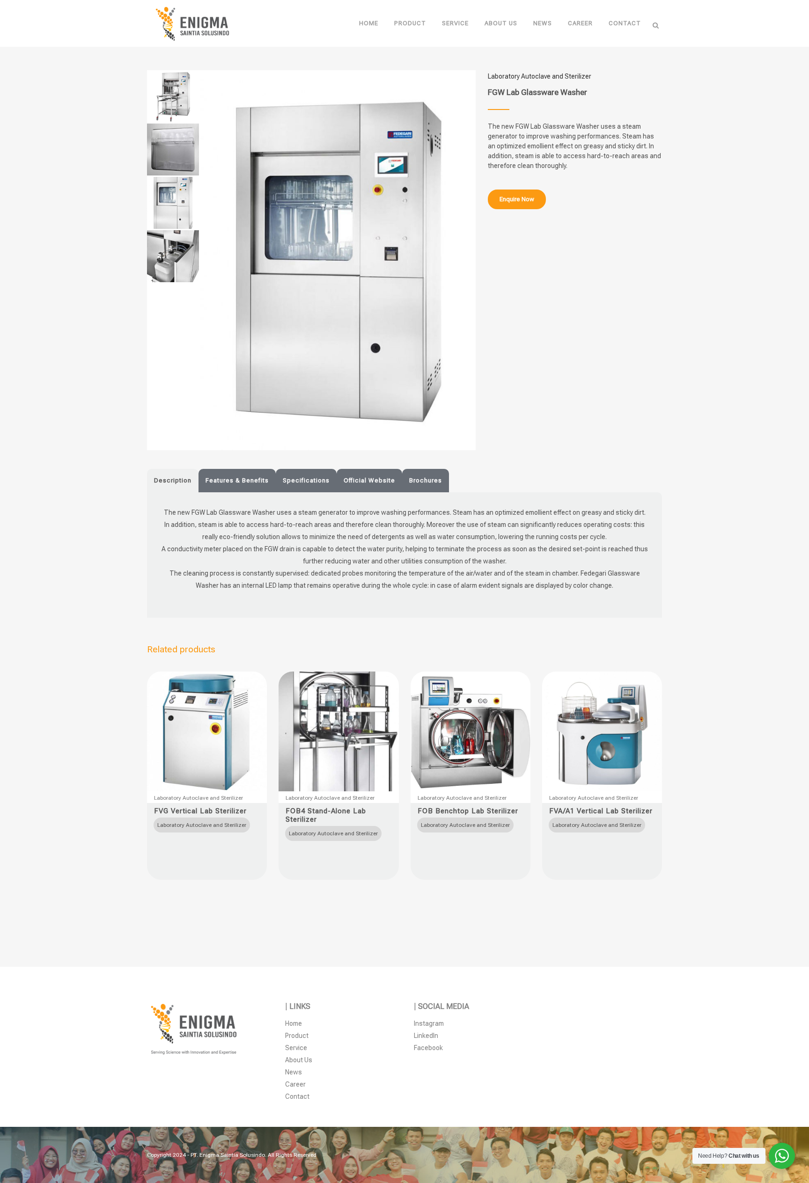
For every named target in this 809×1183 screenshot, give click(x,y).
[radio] (202, 825)
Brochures (425, 480)
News (293, 1072)
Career (295, 1084)
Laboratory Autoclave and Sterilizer (539, 76)
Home (293, 1023)
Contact (297, 1096)
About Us (298, 1060)
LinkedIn (426, 1035)
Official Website (369, 480)
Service (296, 1048)
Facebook (428, 1048)
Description (172, 480)
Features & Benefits (237, 480)
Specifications (306, 480)
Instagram (429, 1023)
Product (297, 1035)
